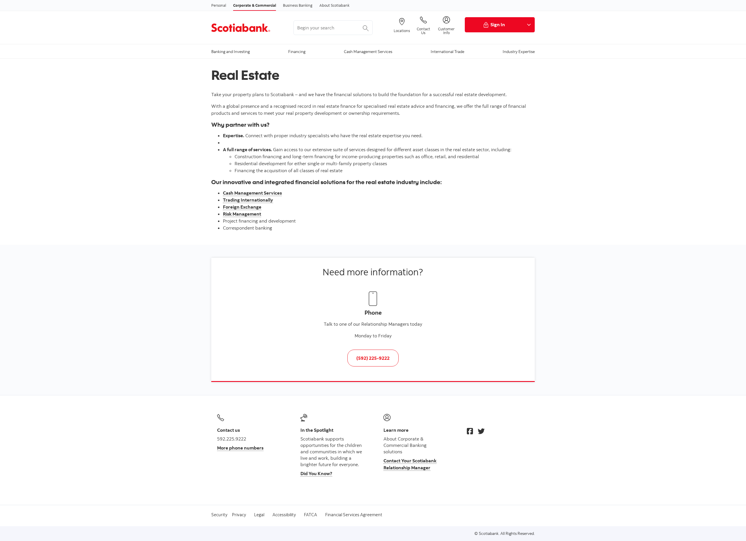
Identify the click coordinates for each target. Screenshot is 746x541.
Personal (218, 5)
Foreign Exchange (242, 207)
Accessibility (284, 514)
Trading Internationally (248, 200)
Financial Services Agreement (353, 514)
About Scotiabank (334, 5)
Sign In (497, 24)
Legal (259, 514)
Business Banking (297, 5)
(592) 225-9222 (373, 358)
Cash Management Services (252, 193)
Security (219, 514)
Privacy (239, 514)
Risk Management (242, 214)
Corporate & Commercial (254, 5)
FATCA (310, 514)
